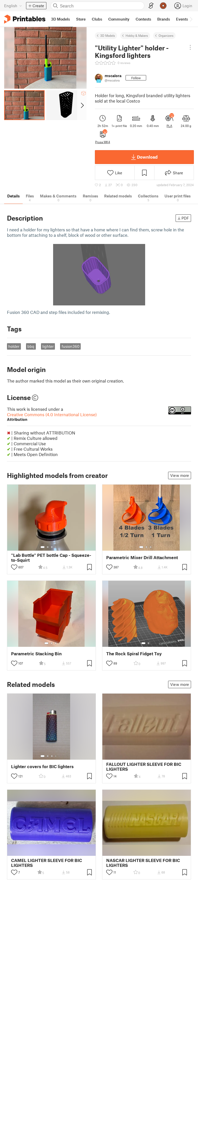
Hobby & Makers (137, 35)
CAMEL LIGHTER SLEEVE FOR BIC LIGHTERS (46, 863)
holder (13, 346)
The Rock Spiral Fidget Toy (134, 653)
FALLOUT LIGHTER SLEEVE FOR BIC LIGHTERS (143, 766)
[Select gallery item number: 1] (42, 547)
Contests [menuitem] (143, 19)
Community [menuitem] (118, 19)
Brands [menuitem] (163, 19)
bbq (30, 346)
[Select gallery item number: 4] (56, 547)
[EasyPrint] (151, 5)
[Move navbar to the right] (190, 19)
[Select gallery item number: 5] (60, 547)
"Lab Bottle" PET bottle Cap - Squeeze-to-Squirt (51, 557)
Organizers (166, 35)
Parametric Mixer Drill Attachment (142, 557)
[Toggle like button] (14, 567)
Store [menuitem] (81, 19)
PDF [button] (185, 218)
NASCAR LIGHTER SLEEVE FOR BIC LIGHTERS (143, 863)
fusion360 (70, 346)
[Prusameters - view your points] (163, 5)
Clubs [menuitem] (97, 19)
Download (147, 156)
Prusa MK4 (102, 142)
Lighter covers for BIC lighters (42, 766)
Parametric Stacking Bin (36, 653)
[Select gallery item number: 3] (52, 547)
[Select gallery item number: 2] (48, 547)
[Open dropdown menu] (190, 47)
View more (179, 475)
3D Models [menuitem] (60, 19)
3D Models (107, 35)
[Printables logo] (24, 19)
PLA (169, 126)
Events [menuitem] (182, 19)
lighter (48, 346)
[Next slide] (82, 105)
